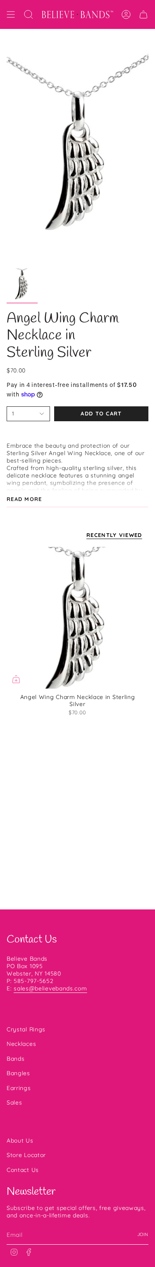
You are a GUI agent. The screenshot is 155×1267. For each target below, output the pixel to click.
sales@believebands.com (50, 988)
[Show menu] (10, 14)
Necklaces (21, 1043)
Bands (16, 1058)
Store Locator (26, 1155)
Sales (14, 1102)
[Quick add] (16, 679)
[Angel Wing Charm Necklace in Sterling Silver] (77, 618)
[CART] (143, 14)
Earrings (19, 1088)
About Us (20, 1140)
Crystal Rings (26, 1029)
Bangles (18, 1073)
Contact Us (23, 1170)
